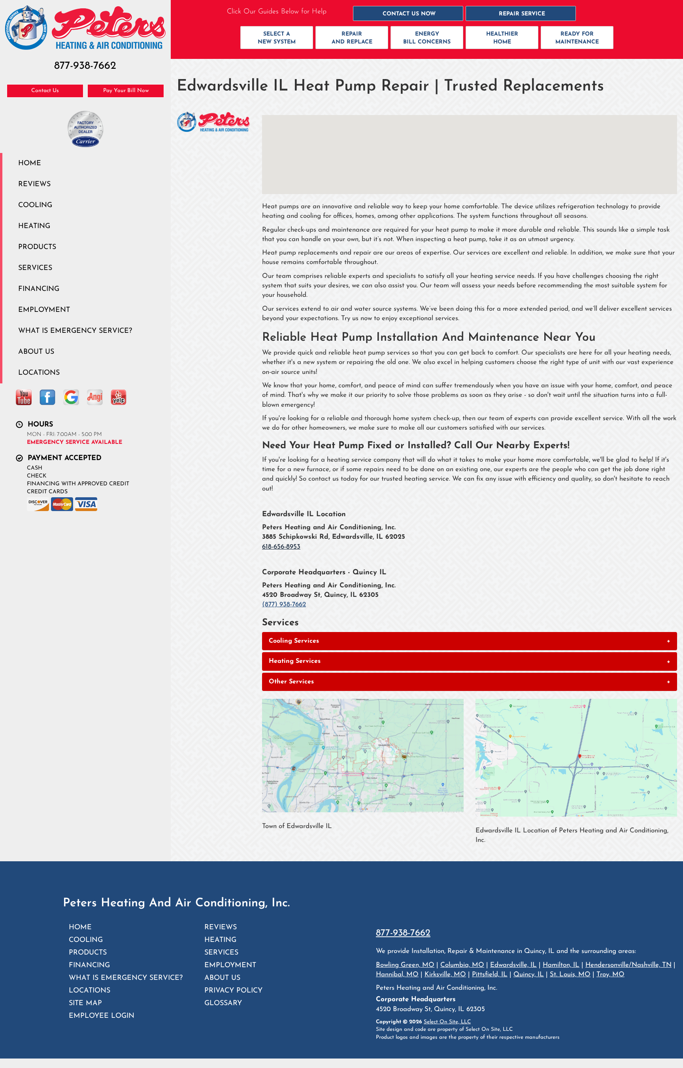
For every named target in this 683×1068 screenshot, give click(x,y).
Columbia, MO (462, 965)
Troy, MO (610, 974)
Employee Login (101, 1016)
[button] (408, 13)
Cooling (35, 205)
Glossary (223, 1003)
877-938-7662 (403, 933)
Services (35, 268)
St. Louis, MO (570, 974)
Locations (39, 373)
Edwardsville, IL (513, 965)
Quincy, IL (528, 974)
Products (37, 247)
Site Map (85, 1003)
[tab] (469, 641)
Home (29, 163)
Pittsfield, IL (490, 974)
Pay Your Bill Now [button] (126, 91)
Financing (38, 289)
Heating (34, 226)
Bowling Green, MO (405, 965)
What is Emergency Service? (75, 331)
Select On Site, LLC (447, 1022)
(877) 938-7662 (284, 604)
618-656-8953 (281, 546)
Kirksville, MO (445, 974)
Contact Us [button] (45, 91)
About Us (36, 352)
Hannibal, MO (397, 974)
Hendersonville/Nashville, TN (628, 965)
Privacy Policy (233, 990)
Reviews (34, 184)
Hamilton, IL (561, 965)
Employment (44, 310)
